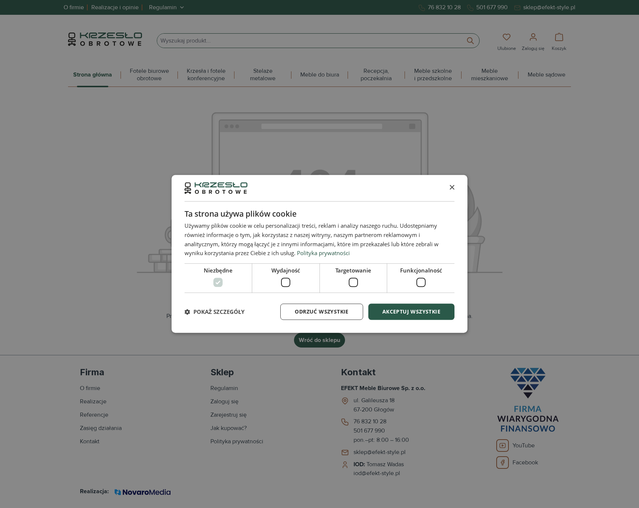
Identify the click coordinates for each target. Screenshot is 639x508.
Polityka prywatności (323, 253)
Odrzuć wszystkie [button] (321, 311)
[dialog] (319, 254)
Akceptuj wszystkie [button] (411, 311)
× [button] (451, 187)
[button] (214, 312)
